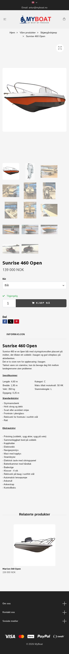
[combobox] (34, 285)
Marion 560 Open (12, 569)
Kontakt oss (9, 612)
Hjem (12, 32)
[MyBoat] (35, 19)
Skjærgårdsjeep (48, 32)
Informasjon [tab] (16, 334)
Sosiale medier (10, 621)
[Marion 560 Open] (34, 545)
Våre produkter (28, 32)
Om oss (7, 603)
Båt (4, 279)
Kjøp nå (43, 303)
